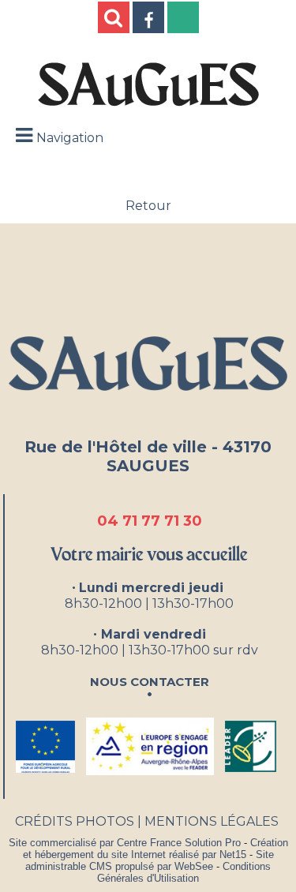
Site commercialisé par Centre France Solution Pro (125, 843)
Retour (148, 205)
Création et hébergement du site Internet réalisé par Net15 (155, 848)
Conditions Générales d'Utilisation (184, 872)
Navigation (69, 137)
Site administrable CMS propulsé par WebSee (149, 860)
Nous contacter (149, 680)
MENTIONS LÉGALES (211, 821)
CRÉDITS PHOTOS (74, 821)
